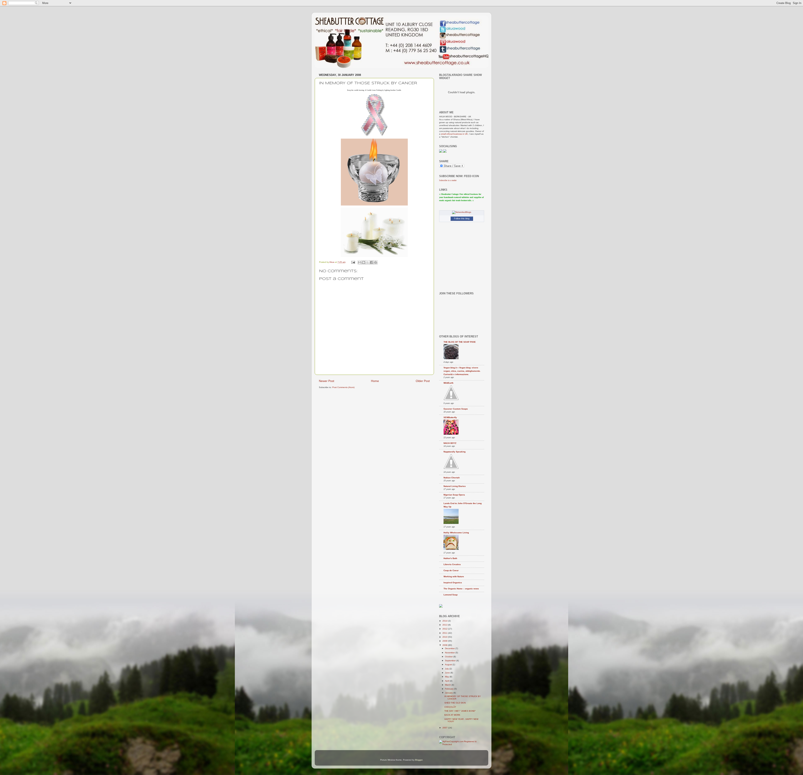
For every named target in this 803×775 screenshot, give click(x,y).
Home (375, 381)
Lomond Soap (451, 595)
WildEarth (448, 383)
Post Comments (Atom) (343, 387)
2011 (445, 633)
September (450, 660)
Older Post (423, 381)
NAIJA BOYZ (450, 443)
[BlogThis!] (364, 262)
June (447, 673)
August (449, 664)
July (447, 669)
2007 (445, 727)
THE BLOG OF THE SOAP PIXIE (460, 342)
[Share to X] (368, 262)
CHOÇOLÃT (450, 707)
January (449, 693)
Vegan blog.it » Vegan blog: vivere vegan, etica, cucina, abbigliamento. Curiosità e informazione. (462, 370)
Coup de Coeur (451, 570)
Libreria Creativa (452, 564)
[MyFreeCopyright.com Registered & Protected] (461, 744)
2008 (445, 645)
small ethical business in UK (454, 134)
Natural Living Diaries (455, 486)
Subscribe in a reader (447, 180)
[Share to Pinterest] (375, 262)
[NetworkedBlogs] (461, 212)
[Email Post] (353, 262)
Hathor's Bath (450, 558)
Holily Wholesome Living (456, 532)
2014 (445, 621)
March (448, 685)
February (449, 689)
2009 (445, 641)
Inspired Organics (453, 582)
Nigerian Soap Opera (454, 495)
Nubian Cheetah (452, 477)
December (450, 648)
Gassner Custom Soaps (456, 409)
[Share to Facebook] (372, 262)
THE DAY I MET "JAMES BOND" (460, 711)
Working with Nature (454, 576)
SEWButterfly (450, 417)
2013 (445, 625)
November (450, 652)
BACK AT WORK (452, 715)
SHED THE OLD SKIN (455, 703)
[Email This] (360, 262)
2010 (445, 637)
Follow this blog (461, 218)
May (447, 676)
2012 (445, 629)
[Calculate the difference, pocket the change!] (440, 607)
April (447, 681)
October (449, 656)
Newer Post (326, 381)
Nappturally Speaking (454, 452)
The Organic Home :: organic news (461, 588)
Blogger (418, 760)
